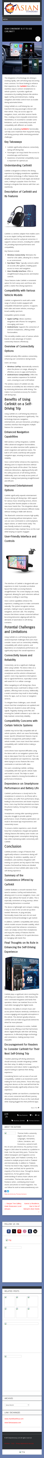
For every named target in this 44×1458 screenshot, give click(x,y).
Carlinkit (23, 86)
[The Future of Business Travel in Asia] (21, 1301)
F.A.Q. (13, 1443)
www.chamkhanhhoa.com (14, 1419)
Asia (20, 1115)
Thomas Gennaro (34, 1120)
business (16, 1120)
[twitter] (14, 1231)
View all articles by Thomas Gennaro (16, 1194)
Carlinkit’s (25, 129)
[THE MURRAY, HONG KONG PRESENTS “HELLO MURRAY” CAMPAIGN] (33, 1313)
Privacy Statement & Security (25, 1443)
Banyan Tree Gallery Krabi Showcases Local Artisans (13, 1206)
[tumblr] (30, 1231)
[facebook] (8, 1231)
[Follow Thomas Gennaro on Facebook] (5, 1191)
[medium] (35, 1231)
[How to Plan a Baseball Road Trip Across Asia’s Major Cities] (10, 1301)
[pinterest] (19, 1231)
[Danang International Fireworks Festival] (33, 1301)
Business (25, 1115)
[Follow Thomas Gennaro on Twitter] (8, 1191)
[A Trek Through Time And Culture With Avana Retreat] (10, 1313)
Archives (8, 1443)
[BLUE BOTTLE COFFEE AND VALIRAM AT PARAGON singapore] (21, 1313)
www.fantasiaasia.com (13, 1422)
